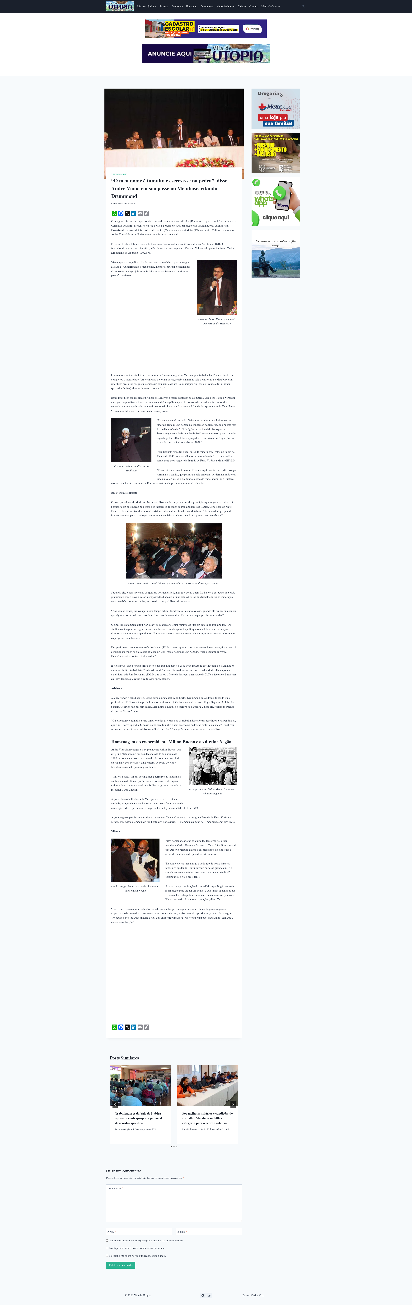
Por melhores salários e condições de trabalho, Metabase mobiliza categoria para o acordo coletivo (207, 1118)
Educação (191, 6)
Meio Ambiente (225, 6)
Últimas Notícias (146, 6)
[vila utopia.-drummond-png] (276, 254)
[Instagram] (209, 1295)
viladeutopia (124, 1129)
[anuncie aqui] (206, 62)
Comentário (115, 1188)
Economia (177, 6)
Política (164, 6)
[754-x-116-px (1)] (206, 37)
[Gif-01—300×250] (276, 109)
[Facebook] (203, 1295)
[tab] (171, 1146)
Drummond (207, 6)
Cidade (242, 6)
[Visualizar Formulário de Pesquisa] (303, 6)
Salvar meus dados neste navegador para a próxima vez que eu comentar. (146, 1240)
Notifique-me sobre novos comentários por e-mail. (137, 1248)
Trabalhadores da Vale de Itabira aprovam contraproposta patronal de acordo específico (138, 1118)
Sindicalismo (119, 174)
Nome (112, 1231)
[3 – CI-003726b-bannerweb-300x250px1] (276, 153)
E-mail (182, 1231)
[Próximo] (233, 1104)
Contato (253, 6)
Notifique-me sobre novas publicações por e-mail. (137, 1256)
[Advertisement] (174, 355)
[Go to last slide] (115, 1104)
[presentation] (140, 1085)
